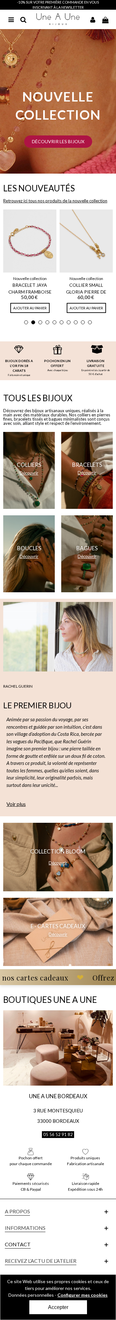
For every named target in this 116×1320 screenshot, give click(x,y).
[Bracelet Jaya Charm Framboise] (29, 241)
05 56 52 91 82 (58, 1134)
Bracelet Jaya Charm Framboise (30, 288)
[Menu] (11, 19)
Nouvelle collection (30, 278)
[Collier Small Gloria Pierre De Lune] (86, 241)
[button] (58, 141)
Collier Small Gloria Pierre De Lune (86, 291)
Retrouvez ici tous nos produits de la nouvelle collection (55, 200)
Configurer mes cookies (82, 1295)
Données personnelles (31, 1295)
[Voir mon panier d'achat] (105, 19)
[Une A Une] (58, 19)
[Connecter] (93, 19)
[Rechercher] (23, 19)
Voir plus (16, 804)
